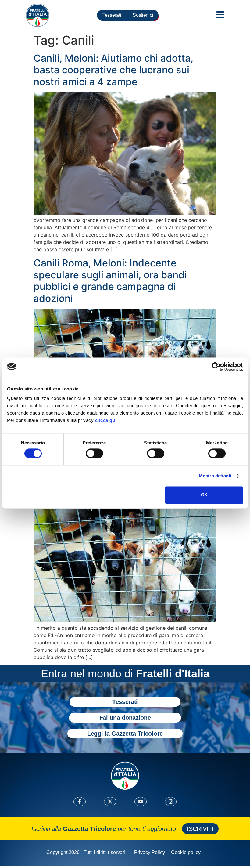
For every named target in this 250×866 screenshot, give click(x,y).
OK (204, 495)
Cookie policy (186, 852)
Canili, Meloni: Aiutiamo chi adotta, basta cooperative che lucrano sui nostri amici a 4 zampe (113, 70)
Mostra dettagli (215, 475)
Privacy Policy (149, 852)
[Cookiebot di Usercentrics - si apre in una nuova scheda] (216, 366)
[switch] (94, 453)
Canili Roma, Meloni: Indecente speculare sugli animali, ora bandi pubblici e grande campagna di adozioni (110, 280)
